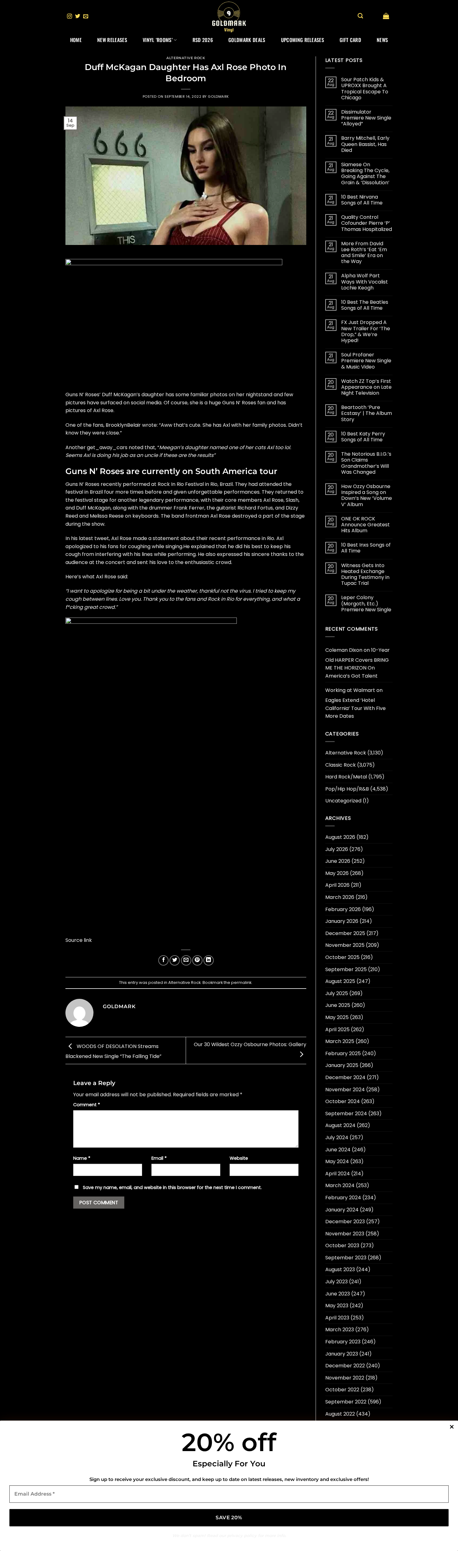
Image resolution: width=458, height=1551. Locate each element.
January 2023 (341, 1353)
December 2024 (345, 1077)
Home (76, 40)
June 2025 (337, 1005)
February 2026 (343, 909)
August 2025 (340, 981)
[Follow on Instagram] (69, 16)
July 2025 (336, 993)
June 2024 (338, 1149)
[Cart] (386, 16)
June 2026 (337, 861)
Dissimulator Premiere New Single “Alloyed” (366, 118)
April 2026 (337, 885)
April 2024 (337, 1173)
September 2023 (345, 1257)
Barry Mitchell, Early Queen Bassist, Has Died (365, 144)
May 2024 (337, 1161)
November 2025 (345, 945)
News (382, 40)
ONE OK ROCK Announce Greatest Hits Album (365, 525)
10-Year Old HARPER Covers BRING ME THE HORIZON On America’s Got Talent (357, 662)
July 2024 (336, 1137)
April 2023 (337, 1317)
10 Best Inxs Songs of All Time (366, 548)
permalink (241, 982)
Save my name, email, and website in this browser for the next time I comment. (172, 1187)
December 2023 (345, 1221)
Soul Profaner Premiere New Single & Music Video (366, 361)
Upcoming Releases (302, 40)
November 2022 (344, 1377)
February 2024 (343, 1197)
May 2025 (337, 1017)
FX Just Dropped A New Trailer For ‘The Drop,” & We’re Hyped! (365, 331)
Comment (86, 1105)
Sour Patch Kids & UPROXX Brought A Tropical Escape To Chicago (364, 89)
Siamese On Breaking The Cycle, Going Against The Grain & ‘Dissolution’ (365, 174)
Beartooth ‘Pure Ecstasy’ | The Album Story (366, 413)
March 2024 (340, 1185)
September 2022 (345, 1401)
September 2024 (346, 1113)
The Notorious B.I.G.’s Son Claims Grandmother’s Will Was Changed (366, 463)
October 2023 (342, 1245)
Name (81, 1158)
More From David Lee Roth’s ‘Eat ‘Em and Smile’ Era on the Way (364, 253)
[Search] (360, 16)
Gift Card (350, 40)
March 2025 (339, 1041)
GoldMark (218, 96)
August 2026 (340, 837)
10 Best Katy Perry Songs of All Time (363, 437)
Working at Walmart (350, 690)
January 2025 (341, 1065)
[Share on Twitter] (174, 960)
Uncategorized (343, 800)
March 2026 (339, 897)
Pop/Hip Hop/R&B (347, 788)
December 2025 (345, 933)
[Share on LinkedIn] (208, 960)
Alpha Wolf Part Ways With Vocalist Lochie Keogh (364, 282)
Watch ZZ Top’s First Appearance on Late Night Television (366, 387)
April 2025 (337, 1029)
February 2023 (342, 1341)
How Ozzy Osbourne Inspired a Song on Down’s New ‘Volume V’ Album (366, 495)
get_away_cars (107, 447)
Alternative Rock (185, 58)
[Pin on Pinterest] (197, 960)
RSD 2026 (203, 40)
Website (239, 1158)
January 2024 (342, 1209)
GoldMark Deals (246, 40)
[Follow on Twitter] (77, 16)
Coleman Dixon (343, 650)
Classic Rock (340, 764)
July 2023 (336, 1281)
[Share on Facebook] (163, 960)
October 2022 (342, 1389)
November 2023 (344, 1233)
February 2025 (343, 1053)
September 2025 (346, 969)
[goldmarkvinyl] (229, 16)
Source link (78, 940)
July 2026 (336, 849)
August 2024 (340, 1125)
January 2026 (341, 921)
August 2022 (340, 1413)
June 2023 (337, 1293)
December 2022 (345, 1365)
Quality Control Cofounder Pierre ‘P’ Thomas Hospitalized (366, 223)
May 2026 (337, 873)
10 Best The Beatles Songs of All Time (364, 305)
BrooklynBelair (123, 425)
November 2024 (345, 1089)
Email (159, 1158)
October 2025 (342, 957)
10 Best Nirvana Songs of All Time (362, 200)
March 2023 (339, 1329)
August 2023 (340, 1269)
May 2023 (336, 1305)
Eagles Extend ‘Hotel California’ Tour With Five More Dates (355, 708)
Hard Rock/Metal (346, 776)
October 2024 (342, 1101)
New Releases (112, 40)
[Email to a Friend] (186, 960)
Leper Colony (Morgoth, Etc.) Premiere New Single (366, 604)
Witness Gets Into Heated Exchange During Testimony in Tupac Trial (365, 574)
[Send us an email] (85, 16)
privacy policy (242, 1535)
